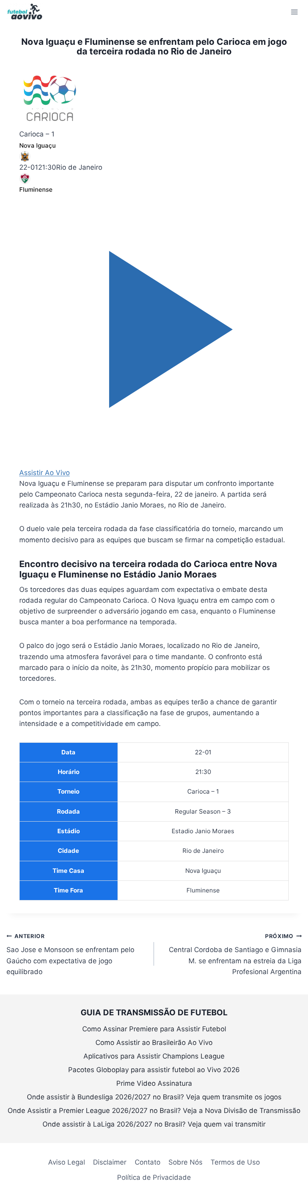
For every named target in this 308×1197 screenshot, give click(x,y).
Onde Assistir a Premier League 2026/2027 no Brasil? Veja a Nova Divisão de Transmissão (154, 1111)
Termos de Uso (235, 1162)
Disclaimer (109, 1162)
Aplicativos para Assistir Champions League (154, 1056)
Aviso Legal (66, 1162)
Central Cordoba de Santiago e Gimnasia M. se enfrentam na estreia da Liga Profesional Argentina (235, 954)
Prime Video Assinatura (154, 1083)
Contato (147, 1162)
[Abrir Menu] (294, 12)
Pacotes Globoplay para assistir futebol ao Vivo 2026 (154, 1070)
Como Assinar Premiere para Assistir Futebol (154, 1029)
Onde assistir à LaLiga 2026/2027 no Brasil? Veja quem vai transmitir (154, 1124)
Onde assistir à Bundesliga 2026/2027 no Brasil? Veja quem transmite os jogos (154, 1097)
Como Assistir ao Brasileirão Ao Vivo (154, 1043)
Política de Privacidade (154, 1177)
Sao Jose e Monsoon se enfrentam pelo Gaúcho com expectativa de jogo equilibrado (70, 954)
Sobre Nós (185, 1162)
